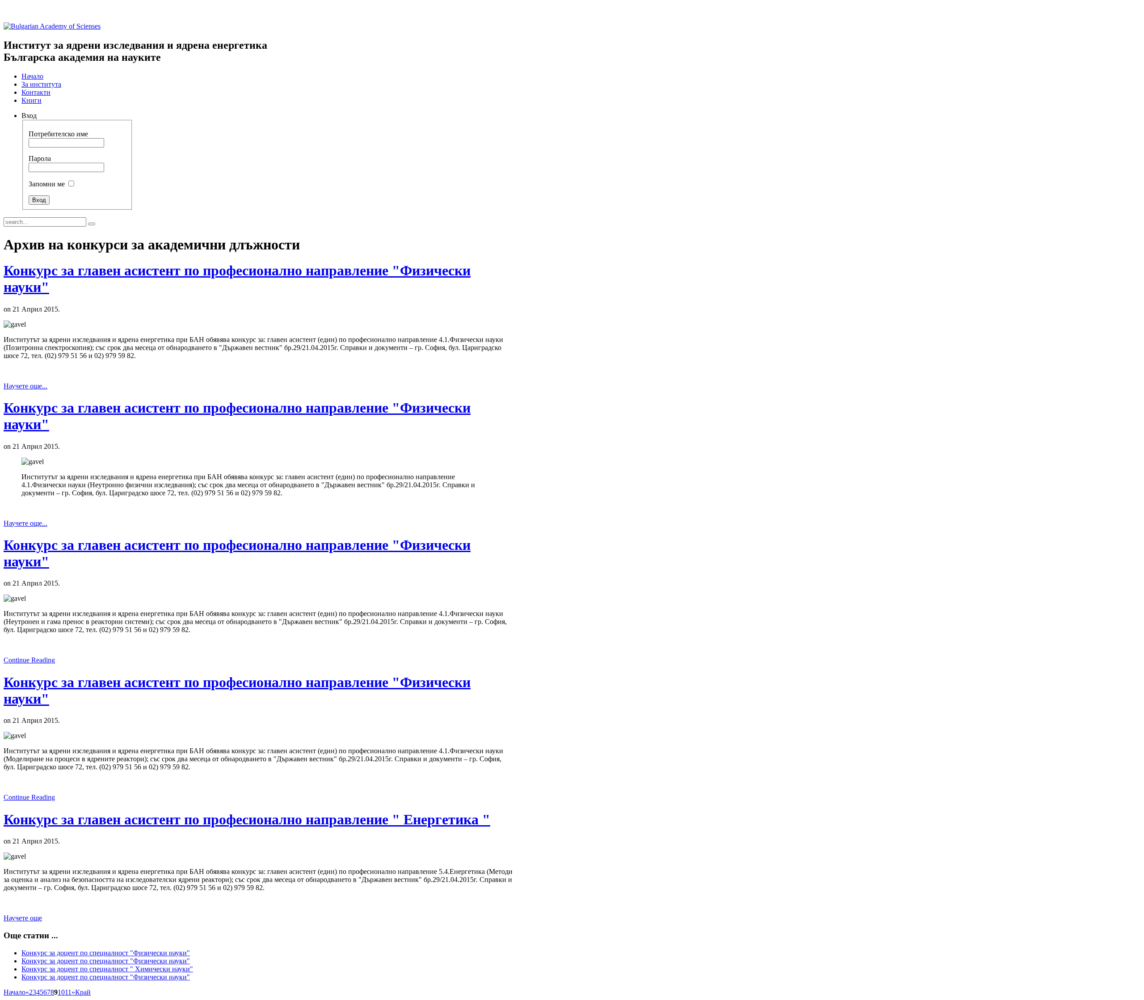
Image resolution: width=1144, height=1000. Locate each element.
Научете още (23, 918)
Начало (14, 992)
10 (61, 992)
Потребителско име (58, 134)
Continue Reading (29, 660)
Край (83, 992)
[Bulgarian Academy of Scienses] (52, 26)
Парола (40, 158)
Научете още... (25, 386)
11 (68, 992)
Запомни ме (47, 184)
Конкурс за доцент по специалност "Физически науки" (105, 953)
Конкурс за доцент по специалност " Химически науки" (107, 969)
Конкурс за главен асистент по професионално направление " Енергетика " (247, 819)
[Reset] (91, 224)
